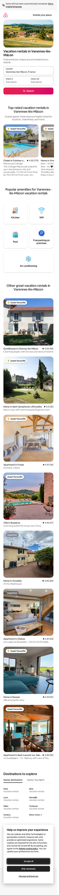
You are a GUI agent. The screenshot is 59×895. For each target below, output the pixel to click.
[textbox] (16, 82)
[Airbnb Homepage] (5, 15)
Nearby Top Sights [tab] (35, 780)
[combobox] (28, 72)
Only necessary (28, 868)
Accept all (28, 861)
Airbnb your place (42, 15)
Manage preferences (28, 876)
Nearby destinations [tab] (12, 780)
